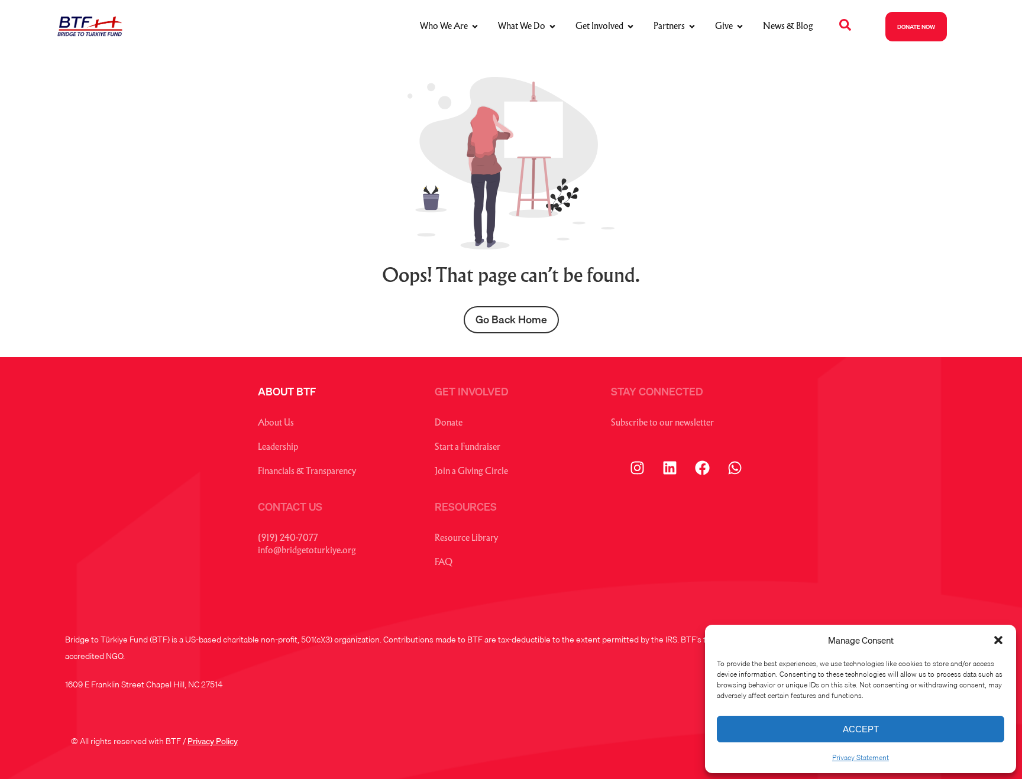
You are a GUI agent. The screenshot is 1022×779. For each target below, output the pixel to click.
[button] (998, 640)
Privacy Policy (212, 741)
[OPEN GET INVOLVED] (630, 27)
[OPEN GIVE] (740, 27)
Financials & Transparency (307, 472)
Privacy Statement (860, 757)
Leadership (278, 447)
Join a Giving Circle (471, 472)
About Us (276, 423)
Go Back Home (511, 319)
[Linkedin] (670, 468)
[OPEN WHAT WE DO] (552, 27)
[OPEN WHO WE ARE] (475, 27)
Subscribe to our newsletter (662, 423)
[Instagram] (637, 468)
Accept (861, 729)
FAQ (443, 563)
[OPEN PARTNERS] (692, 27)
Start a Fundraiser (467, 447)
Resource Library (466, 538)
